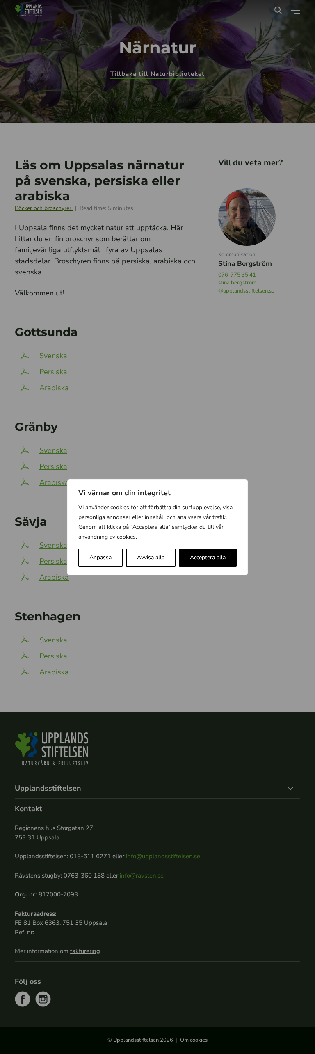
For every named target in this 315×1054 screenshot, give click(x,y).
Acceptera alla (208, 557)
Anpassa (100, 557)
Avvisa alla (150, 557)
